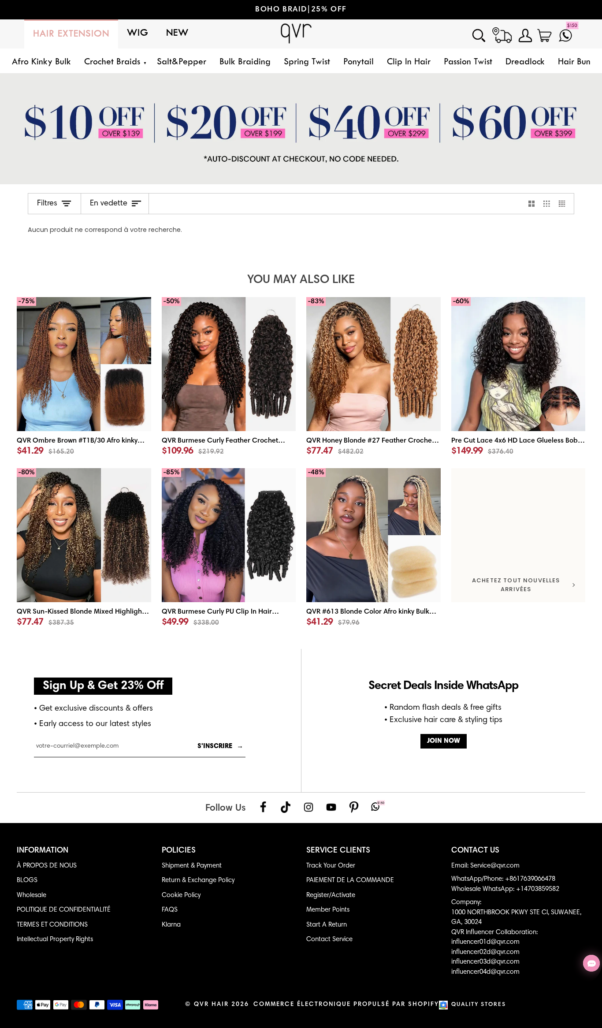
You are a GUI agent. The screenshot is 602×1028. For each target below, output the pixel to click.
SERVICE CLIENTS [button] (338, 851)
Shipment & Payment (192, 866)
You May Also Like (301, 280)
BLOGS (27, 880)
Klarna (171, 925)
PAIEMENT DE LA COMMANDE (350, 880)
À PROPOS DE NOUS (47, 866)
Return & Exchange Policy (198, 880)
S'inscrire (220, 746)
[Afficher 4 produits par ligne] (564, 204)
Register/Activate (330, 895)
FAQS (170, 910)
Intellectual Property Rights (55, 939)
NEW (177, 33)
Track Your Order (330, 866)
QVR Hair (211, 1005)
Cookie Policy (181, 895)
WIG (138, 33)
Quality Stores (478, 1005)
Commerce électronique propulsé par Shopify (346, 1005)
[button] (114, 62)
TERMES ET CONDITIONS (52, 925)
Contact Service (329, 939)
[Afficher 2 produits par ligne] (531, 204)
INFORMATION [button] (42, 851)
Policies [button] (179, 851)
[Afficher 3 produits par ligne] (546, 204)
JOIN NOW (443, 741)
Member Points (327, 910)
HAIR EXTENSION (71, 34)
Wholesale (31, 895)
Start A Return (326, 925)
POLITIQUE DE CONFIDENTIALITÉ (64, 910)
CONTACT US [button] (475, 851)
